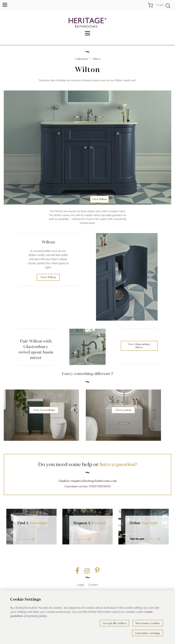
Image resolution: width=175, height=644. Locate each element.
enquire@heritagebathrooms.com (94, 481)
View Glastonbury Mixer (139, 346)
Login (160, 4)
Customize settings (147, 633)
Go (90, 535)
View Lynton (123, 410)
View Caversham (44, 410)
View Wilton (99, 199)
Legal (80, 584)
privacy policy (38, 616)
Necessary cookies (148, 623)
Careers (93, 584)
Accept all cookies (114, 623)
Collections (81, 58)
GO (34, 535)
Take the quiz (137, 538)
